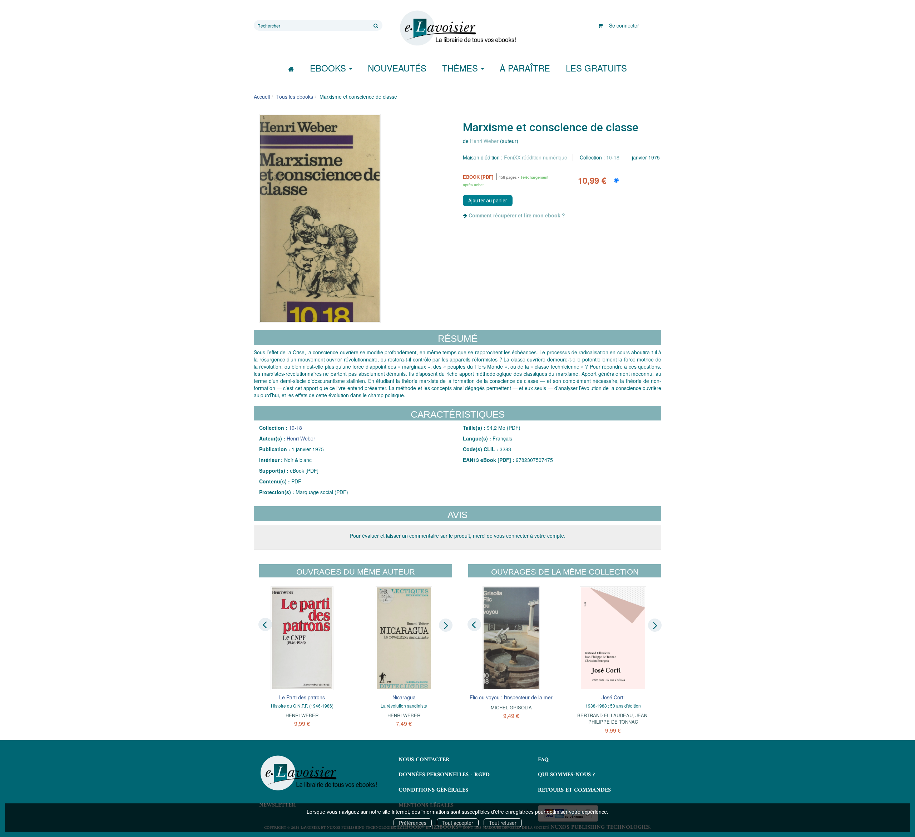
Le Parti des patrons (302, 697)
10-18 (612, 157)
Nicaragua (404, 697)
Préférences (412, 822)
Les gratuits (596, 67)
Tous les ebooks (294, 96)
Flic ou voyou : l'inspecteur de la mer (511, 697)
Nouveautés (397, 67)
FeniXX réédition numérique (535, 157)
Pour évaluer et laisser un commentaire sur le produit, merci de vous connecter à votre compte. (457, 535)
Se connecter (624, 25)
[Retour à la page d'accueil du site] (457, 28)
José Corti (613, 697)
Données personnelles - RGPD (444, 775)
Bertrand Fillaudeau (605, 715)
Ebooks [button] (329, 67)
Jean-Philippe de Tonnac (618, 718)
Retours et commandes (574, 790)
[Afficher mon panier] (600, 25)
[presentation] (265, 624)
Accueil (262, 96)
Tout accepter (457, 822)
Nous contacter (424, 760)
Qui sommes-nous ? (566, 775)
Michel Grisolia (511, 707)
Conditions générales (433, 790)
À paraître (525, 67)
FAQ (543, 760)
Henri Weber (484, 140)
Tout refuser (502, 822)
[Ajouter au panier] (488, 200)
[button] (320, 218)
